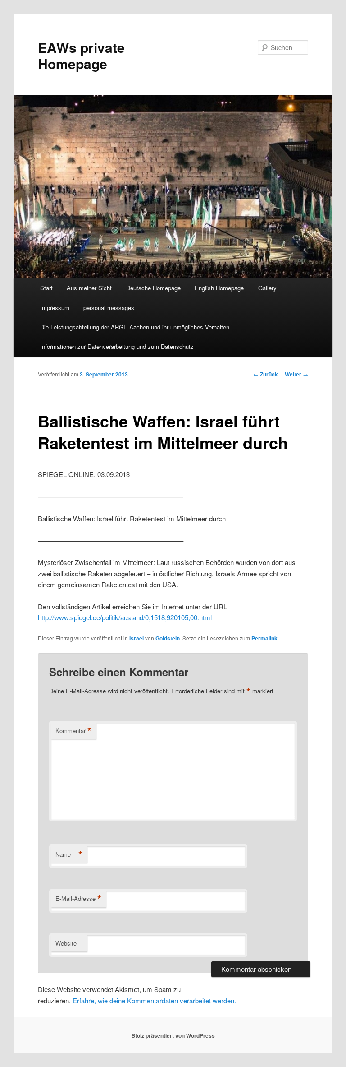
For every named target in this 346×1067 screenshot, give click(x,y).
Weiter (296, 374)
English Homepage (219, 287)
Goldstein (167, 638)
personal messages (108, 307)
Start (46, 287)
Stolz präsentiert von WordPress (173, 1035)
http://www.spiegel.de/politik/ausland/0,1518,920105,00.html (125, 617)
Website (66, 943)
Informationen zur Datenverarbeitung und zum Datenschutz (117, 346)
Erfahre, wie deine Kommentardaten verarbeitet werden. (154, 1000)
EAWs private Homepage (81, 55)
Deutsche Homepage (153, 287)
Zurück (265, 374)
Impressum (54, 307)
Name (68, 854)
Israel (136, 638)
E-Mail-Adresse (78, 898)
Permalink (264, 638)
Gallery (267, 287)
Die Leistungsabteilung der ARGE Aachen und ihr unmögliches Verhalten (134, 327)
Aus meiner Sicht (89, 287)
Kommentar (73, 731)
